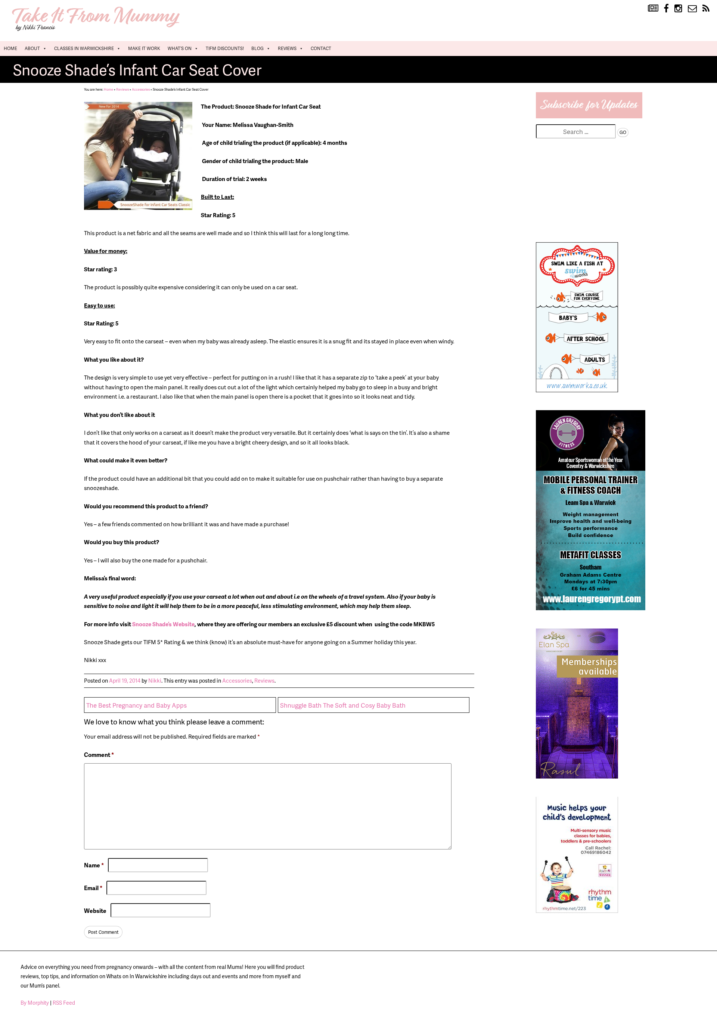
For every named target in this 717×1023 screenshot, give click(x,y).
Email (93, 888)
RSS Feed (64, 1002)
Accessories (141, 89)
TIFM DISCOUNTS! (225, 48)
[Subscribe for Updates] (589, 115)
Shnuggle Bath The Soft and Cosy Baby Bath (343, 705)
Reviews (287, 48)
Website (95, 910)
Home (10, 48)
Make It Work (144, 48)
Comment (99, 755)
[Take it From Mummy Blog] (653, 8)
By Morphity (35, 1002)
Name (94, 865)
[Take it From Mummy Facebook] (666, 8)
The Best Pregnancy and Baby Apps (136, 705)
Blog (257, 48)
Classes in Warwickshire (84, 48)
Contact (321, 48)
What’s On (180, 48)
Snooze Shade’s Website (163, 624)
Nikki (154, 680)
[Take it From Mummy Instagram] (678, 8)
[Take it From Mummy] (97, 30)
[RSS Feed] (706, 8)
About (32, 48)
